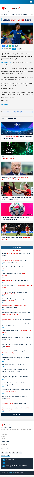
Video (13, 14)
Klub (18, 111)
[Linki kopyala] (16, 46)
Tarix (22, 111)
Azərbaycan (4, 444)
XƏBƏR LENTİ (17, 247)
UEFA (14, 48)
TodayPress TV (6, 62)
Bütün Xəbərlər (17, 414)
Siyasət (18, 14)
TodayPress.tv (12, 472)
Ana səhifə (7, 14)
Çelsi (13, 111)
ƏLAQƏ (3, 436)
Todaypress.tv (29, 111)
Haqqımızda (4, 434)
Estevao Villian (7, 111)
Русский (3, 446)
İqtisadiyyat (24, 14)
